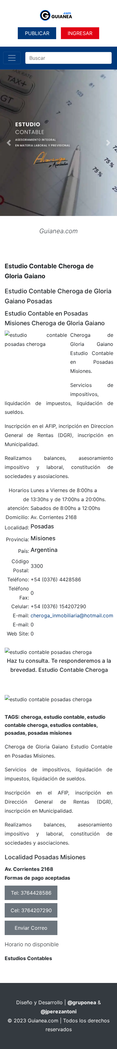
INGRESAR (80, 33)
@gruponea (81, 1002)
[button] (8, 142)
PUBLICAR (37, 33)
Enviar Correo (31, 928)
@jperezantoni (58, 1011)
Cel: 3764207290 (31, 910)
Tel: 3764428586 (31, 893)
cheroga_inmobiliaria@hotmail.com (72, 615)
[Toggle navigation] (12, 58)
